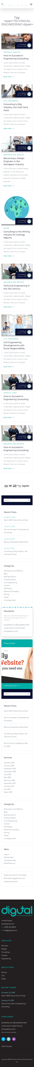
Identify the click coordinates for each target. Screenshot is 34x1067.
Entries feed (8, 857)
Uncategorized (10, 600)
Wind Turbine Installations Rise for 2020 (16, 745)
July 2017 (7, 789)
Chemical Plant (10, 393)
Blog (5, 574)
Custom (7, 585)
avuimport (23, 44)
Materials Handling (11, 52)
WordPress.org (9, 863)
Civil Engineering (11, 101)
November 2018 (10, 772)
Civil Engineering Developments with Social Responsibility (14, 345)
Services (4, 946)
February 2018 (9, 780)
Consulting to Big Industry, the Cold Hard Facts (15, 107)
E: (2, 930)
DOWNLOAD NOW (10, 685)
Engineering (6, 959)
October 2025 (9, 763)
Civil (3, 976)
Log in (6, 854)
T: (2, 927)
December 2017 (10, 783)
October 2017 (9, 786)
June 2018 (7, 774)
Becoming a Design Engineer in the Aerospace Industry (13, 161)
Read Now (7, 77)
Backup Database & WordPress (16, 542)
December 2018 (10, 769)
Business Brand (10, 577)
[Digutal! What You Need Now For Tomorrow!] (17, 4)
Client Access (6, 1046)
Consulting (5, 952)
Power (6, 597)
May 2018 (7, 777)
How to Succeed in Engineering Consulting (16, 531)
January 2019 (9, 766)
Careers (4, 955)
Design (4, 949)
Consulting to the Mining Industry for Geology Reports (16, 234)
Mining (6, 228)
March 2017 (8, 792)
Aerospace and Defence (13, 155)
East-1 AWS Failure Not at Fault (16, 520)
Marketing (8, 588)
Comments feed (10, 860)
